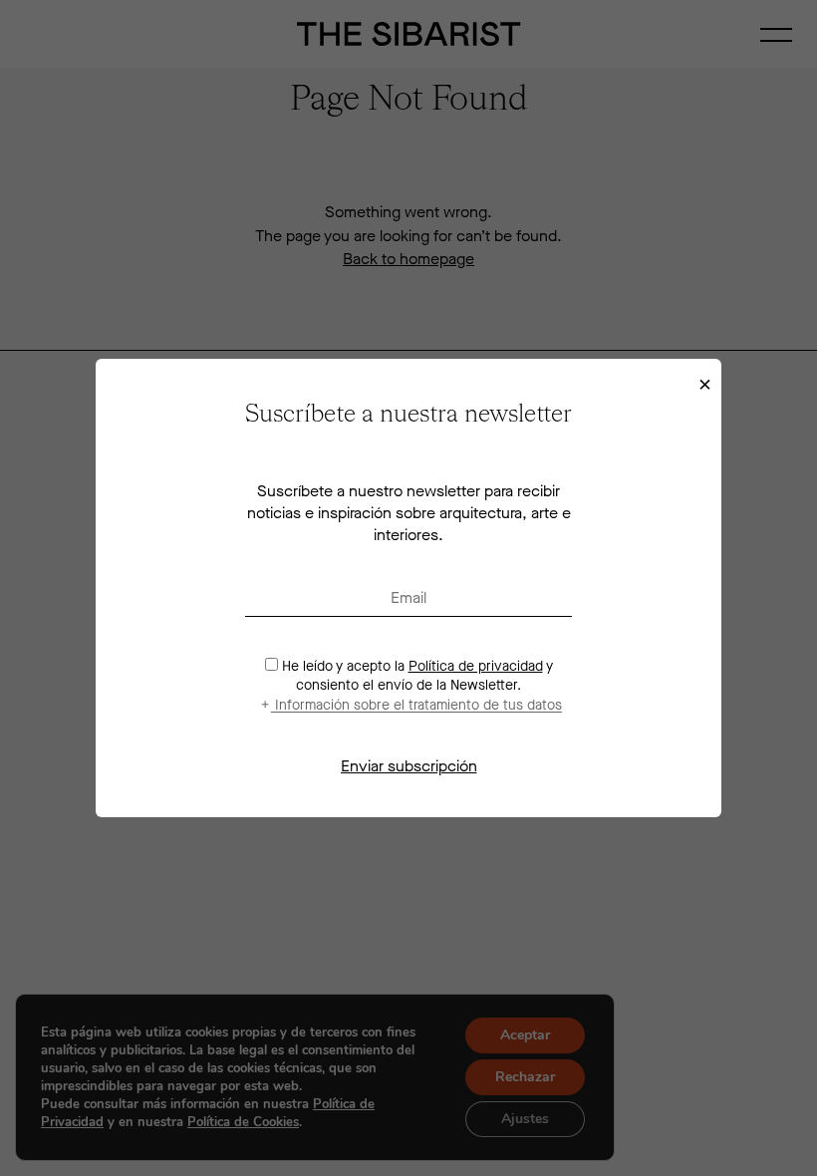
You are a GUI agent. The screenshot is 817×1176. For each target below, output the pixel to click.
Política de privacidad (475, 666)
